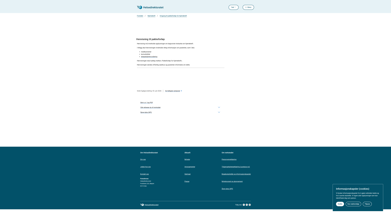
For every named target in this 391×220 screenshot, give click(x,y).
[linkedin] (247, 205)
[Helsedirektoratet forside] (151, 7)
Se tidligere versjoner (172, 91)
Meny (249, 7)
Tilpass (367, 204)
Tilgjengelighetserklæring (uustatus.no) (236, 167)
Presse (187, 181)
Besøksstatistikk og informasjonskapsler (236, 174)
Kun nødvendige (353, 204)
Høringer (188, 174)
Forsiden (140, 16)
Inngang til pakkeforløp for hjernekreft (173, 16)
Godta (340, 204)
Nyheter (187, 159)
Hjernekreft (151, 16)
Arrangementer (190, 167)
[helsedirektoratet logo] (150, 205)
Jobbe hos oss (145, 167)
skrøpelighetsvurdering (149, 57)
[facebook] (244, 205)
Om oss (143, 159)
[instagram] (250, 205)
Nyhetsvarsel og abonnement (232, 181)
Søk (232, 7)
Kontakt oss (144, 174)
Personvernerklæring (229, 159)
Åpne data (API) (227, 189)
